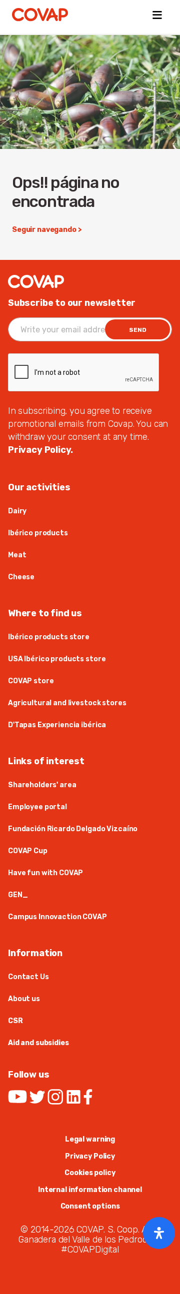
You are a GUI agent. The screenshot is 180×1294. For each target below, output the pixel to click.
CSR (15, 1021)
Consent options (90, 1206)
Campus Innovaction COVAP (57, 917)
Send (137, 329)
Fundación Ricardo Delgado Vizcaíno (73, 829)
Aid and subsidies (38, 1043)
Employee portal (37, 807)
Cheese (21, 577)
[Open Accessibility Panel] (159, 1233)
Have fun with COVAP (45, 873)
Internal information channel (90, 1190)
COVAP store (31, 681)
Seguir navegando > (47, 229)
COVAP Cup (28, 851)
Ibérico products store (49, 637)
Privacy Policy (90, 1156)
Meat (17, 555)
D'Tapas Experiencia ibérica (57, 725)
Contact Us (28, 977)
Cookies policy (89, 1173)
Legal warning (90, 1139)
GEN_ (18, 895)
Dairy (17, 511)
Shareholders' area (42, 785)
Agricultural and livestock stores (67, 703)
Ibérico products (38, 533)
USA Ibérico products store (57, 659)
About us (24, 999)
